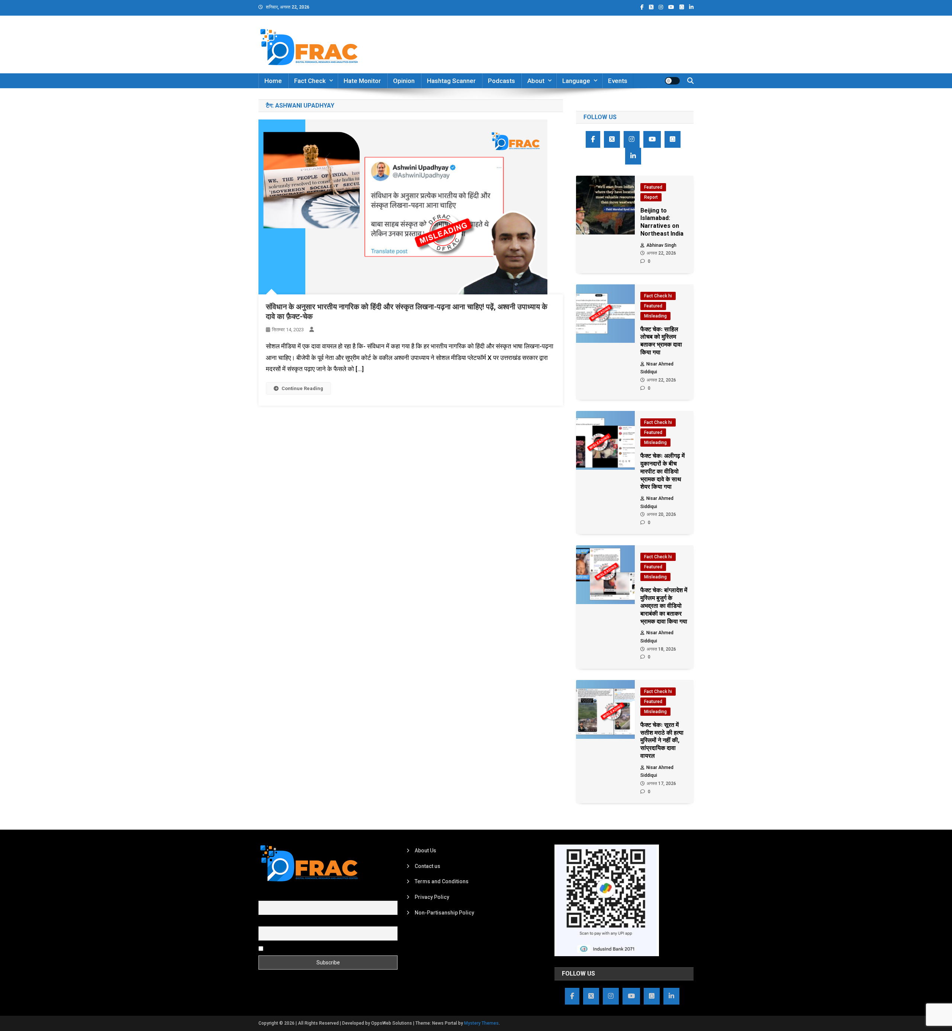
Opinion (404, 80)
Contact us (427, 866)
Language (576, 80)
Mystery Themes (481, 1023)
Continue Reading (302, 388)
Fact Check (310, 80)
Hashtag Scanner (451, 80)
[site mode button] (672, 80)
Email (264, 922)
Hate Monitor (362, 80)
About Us (425, 850)
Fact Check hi (658, 296)
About (535, 80)
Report (651, 197)
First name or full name (285, 896)
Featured (653, 187)
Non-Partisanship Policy (444, 913)
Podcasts (501, 80)
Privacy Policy (432, 897)
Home (273, 80)
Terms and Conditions (442, 881)
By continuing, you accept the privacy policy (317, 948)
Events (617, 80)
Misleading (655, 316)
